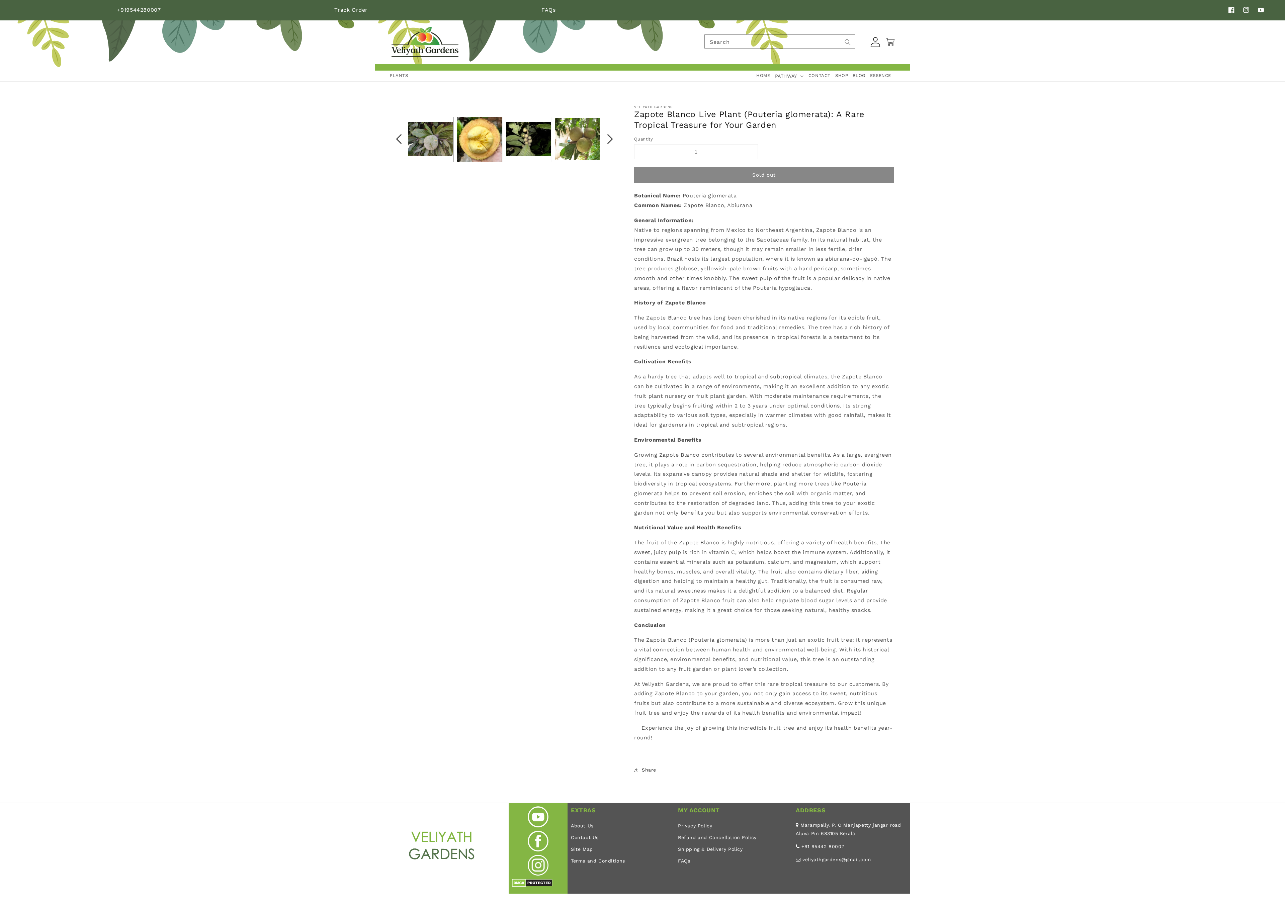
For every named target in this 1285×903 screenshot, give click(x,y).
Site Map (582, 849)
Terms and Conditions (598, 861)
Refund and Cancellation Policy (717, 837)
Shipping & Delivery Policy (710, 849)
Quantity (643, 139)
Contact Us (585, 837)
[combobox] (780, 41)
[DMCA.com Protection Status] (532, 885)
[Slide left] (399, 139)
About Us (582, 825)
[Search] (847, 42)
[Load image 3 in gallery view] (528, 139)
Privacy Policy (695, 825)
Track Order (351, 10)
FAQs (548, 10)
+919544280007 (139, 10)
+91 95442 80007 (822, 846)
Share (649, 770)
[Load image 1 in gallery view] (430, 139)
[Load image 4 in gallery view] (577, 139)
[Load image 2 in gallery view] (479, 139)
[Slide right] (610, 139)
